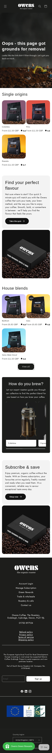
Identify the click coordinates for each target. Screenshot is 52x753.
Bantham (5, 321)
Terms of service (26, 637)
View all (26, 366)
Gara (28, 321)
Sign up (38, 678)
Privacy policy (26, 634)
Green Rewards (26, 592)
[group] (21, 424)
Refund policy (26, 631)
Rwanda (5, 161)
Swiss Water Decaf (9, 355)
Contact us (26, 605)
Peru (28, 127)
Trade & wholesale (26, 596)
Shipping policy (26, 639)
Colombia (6, 127)
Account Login (26, 583)
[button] (5, 6)
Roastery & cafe (26, 600)
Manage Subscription (26, 587)
